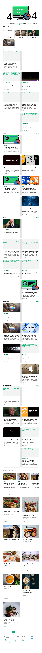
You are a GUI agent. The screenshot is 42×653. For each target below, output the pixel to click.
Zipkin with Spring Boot (7, 642)
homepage (21, 24)
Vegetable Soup (8, 586)
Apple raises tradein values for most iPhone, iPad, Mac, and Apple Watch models (30, 377)
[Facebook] (32, 638)
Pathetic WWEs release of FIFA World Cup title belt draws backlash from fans (12, 273)
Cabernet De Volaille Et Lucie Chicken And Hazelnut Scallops (9, 484)
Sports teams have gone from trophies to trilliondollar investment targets (11, 232)
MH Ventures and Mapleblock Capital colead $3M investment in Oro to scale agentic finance (29, 85)
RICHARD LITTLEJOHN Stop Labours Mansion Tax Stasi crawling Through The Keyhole (29, 461)
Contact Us (23, 637)
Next (28, 632)
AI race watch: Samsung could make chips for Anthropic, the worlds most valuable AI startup (11, 169)
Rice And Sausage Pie (28, 539)
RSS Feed (23, 640)
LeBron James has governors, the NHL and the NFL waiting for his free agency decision (11, 253)
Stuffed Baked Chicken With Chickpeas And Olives (23, 484)
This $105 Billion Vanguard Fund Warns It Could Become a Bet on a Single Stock (29, 126)
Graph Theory (6, 640)
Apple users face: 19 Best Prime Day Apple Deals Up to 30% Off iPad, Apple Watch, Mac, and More (30, 357)
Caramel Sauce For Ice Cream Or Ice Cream (10, 619)
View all (37, 49)
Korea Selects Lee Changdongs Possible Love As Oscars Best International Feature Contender (29, 441)
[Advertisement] (30, 59)
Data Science (6, 641)
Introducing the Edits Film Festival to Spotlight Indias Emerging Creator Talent (11, 441)
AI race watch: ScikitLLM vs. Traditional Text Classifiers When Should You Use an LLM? (29, 189)
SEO (22, 639)
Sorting (5, 639)
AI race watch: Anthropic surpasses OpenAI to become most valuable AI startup (30, 210)
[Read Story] (9, 521)
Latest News (15, 640)
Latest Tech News (16, 641)
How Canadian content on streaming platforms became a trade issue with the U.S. (10, 400)
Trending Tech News (16, 639)
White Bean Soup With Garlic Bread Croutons (29, 591)
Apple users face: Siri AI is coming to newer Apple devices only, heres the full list (11, 336)
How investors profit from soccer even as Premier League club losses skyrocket (30, 294)
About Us (23, 638)
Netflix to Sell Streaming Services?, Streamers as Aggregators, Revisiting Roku (29, 420)
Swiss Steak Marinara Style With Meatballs (11, 540)
